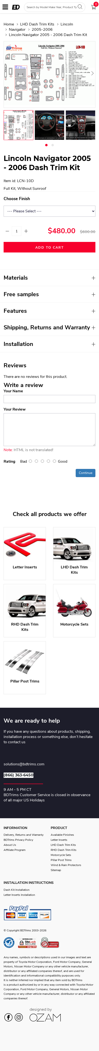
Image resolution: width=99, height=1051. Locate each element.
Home (9, 24)
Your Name (13, 391)
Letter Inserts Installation (19, 895)
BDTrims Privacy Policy (18, 840)
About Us (10, 845)
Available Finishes (62, 835)
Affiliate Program (14, 850)
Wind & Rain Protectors (66, 865)
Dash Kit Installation (17, 890)
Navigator (17, 29)
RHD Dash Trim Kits (63, 850)
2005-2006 (42, 29)
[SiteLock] (29, 942)
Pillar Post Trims (61, 860)
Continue (85, 473)
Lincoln (67, 24)
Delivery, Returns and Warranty (23, 835)
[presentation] (9, 73)
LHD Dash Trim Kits (37, 24)
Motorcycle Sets (61, 855)
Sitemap (56, 870)
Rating (9, 461)
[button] (46, 145)
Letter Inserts (59, 840)
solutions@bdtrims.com (24, 764)
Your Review (15, 409)
